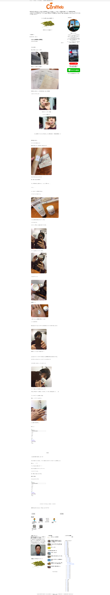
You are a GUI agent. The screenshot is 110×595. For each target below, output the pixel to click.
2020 (66, 549)
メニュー (31, 0)
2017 (66, 553)
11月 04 (68, 575)
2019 (66, 550)
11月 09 (68, 571)
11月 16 (68, 566)
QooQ (56, 594)
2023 (66, 545)
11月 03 (68, 576)
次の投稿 (33, 513)
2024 (66, 544)
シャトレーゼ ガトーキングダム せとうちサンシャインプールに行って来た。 (56, 544)
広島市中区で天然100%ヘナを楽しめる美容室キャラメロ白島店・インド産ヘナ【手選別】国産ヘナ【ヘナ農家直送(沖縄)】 (53, 11)
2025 (66, 543)
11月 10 (68, 570)
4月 (66, 587)
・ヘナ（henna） (39, 0)
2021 (66, 548)
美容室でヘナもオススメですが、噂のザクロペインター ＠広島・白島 (56, 563)
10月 (67, 579)
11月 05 (68, 574)
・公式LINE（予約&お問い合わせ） (48, 0)
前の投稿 (61, 513)
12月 (67, 555)
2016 (66, 554)
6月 (66, 584)
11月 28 (68, 559)
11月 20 (68, 565)
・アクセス (34, 0)
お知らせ (62, 42)
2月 (66, 589)
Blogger (56, 571)
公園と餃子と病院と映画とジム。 (56, 566)
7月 (66, 583)
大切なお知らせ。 (69, 562)
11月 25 (68, 560)
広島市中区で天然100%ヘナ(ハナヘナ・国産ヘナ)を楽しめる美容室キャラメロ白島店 (56, 541)
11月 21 (68, 561)
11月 (67, 556)
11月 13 (68, 569)
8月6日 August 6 (54, 552)
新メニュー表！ (53, 547)
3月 (66, 588)
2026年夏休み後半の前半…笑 (52, 550)
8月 (66, 582)
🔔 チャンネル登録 (74, 63)
